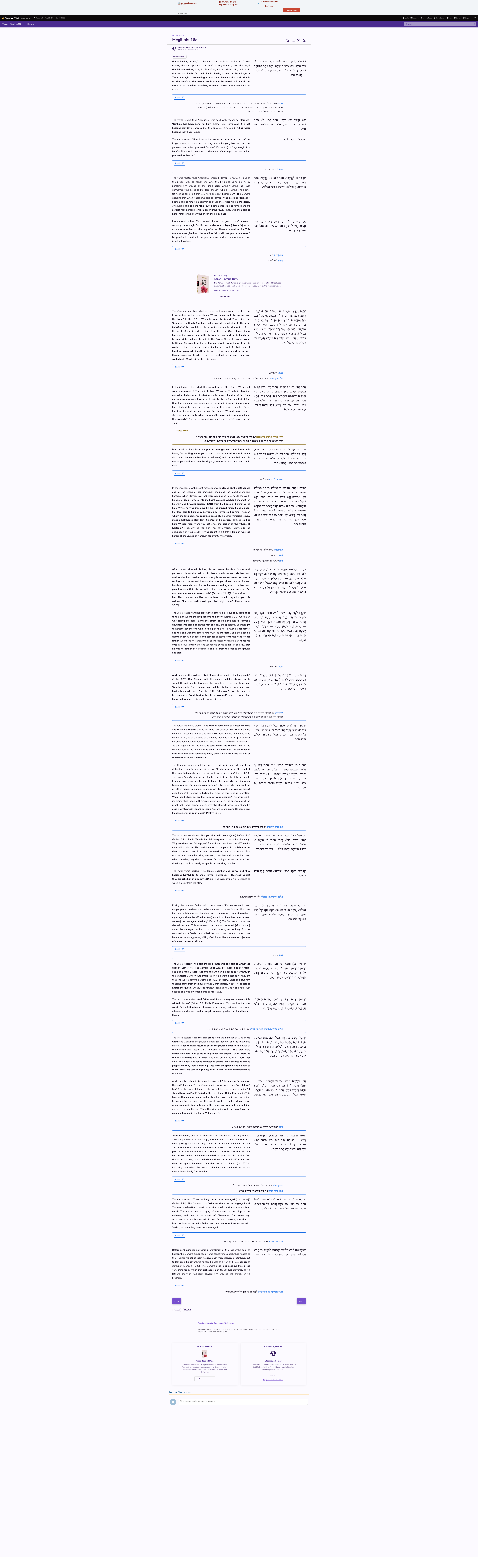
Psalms (210, 813)
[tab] (179, 98)
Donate (458, 18)
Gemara (246, 193)
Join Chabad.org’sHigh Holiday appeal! (229, 3)
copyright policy (222, 1332)
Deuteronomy (242, 601)
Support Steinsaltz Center (273, 1380)
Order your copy (224, 296)
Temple (232, 391)
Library (30, 24)
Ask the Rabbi (427, 18)
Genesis (238, 797)
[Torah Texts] (11, 24)
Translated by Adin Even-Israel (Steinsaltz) (192, 47)
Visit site (273, 1376)
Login (407, 18)
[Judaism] (10, 18)
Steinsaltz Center (192, 50)
